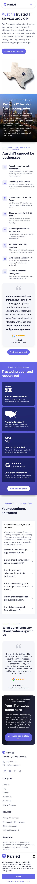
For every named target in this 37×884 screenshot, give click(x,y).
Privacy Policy (25, 881)
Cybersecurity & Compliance (13, 822)
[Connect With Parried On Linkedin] (4, 771)
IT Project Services (9, 826)
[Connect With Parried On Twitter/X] (14, 771)
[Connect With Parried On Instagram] (19, 771)
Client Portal (7, 801)
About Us (6, 784)
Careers (5, 793)
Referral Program (9, 805)
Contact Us (6, 797)
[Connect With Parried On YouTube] (9, 771)
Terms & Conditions (12, 881)
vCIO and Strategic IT (10, 830)
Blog (4, 789)
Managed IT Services (10, 818)
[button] (34, 857)
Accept (18, 877)
